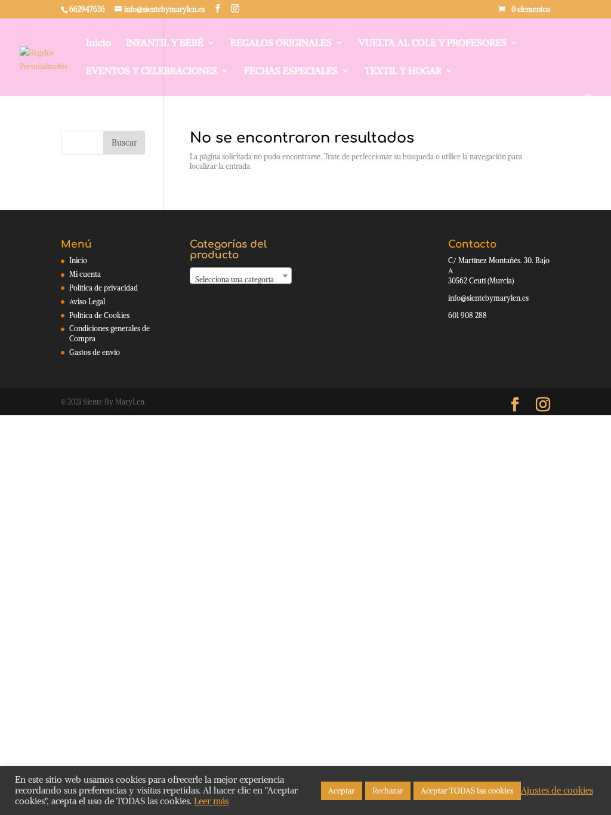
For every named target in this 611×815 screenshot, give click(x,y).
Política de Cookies (99, 315)
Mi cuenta (85, 274)
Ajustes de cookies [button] (557, 790)
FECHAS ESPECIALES (291, 71)
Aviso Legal (87, 301)
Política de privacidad (103, 287)
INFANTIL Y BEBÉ (164, 43)
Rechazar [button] (387, 791)
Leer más (211, 801)
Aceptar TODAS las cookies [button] (467, 791)
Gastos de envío (94, 352)
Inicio (98, 43)
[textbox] (240, 280)
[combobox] (241, 275)
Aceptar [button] (341, 791)
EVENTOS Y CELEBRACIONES (151, 71)
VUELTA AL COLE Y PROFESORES (433, 43)
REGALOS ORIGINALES (281, 43)
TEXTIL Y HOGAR (403, 71)
